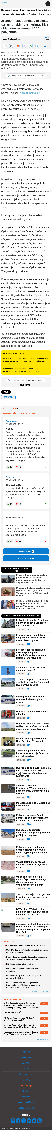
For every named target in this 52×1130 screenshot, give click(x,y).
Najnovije (5, 10)
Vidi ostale (42, 1039)
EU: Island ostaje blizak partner (20, 964)
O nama (26, 1080)
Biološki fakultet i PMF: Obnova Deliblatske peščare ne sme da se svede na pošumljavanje (33, 726)
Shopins (26, 1069)
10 (30, 760)
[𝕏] (11, 46)
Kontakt (26, 1091)
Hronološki (10, 414)
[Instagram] (13, 1120)
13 (30, 824)
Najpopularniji (28, 414)
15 (30, 733)
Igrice (15, 10)
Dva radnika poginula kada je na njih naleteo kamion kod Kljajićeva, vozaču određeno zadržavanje (33, 772)
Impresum (26, 1097)
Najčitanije (33, 14)
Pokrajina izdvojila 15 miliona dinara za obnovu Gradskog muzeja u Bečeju (32, 623)
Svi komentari (25, 551)
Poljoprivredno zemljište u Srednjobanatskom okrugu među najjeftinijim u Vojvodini (32, 850)
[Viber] (24, 46)
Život (18, 14)
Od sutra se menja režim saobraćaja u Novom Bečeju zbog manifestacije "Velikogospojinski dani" (31, 881)
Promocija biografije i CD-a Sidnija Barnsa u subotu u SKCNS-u (25, 977)
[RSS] (39, 1120)
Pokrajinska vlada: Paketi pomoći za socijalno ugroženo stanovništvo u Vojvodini (32, 818)
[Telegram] (37, 46)
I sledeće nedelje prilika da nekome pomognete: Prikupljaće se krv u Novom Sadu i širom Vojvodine (31, 654)
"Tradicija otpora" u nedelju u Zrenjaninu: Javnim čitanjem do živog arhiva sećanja (33, 682)
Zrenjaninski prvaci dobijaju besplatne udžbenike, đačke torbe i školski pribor (31, 638)
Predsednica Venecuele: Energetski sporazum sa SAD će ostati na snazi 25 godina (26, 958)
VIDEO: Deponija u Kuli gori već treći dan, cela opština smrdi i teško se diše (33, 897)
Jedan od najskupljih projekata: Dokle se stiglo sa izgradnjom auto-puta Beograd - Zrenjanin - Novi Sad (33, 928)
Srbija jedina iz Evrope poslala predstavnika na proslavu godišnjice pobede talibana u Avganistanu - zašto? (31, 579)
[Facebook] (4, 46)
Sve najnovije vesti (38, 991)
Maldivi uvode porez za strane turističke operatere (23, 970)
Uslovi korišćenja (26, 1102)
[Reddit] (17, 46)
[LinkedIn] (29, 1120)
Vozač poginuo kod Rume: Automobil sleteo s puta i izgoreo (30, 699)
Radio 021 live (44, 10)
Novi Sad (5, 14)
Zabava (24, 14)
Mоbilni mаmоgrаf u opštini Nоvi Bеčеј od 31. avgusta (31, 740)
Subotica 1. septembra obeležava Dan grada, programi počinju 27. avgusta (33, 833)
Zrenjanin (8, 397)
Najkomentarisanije (14, 999)
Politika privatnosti (26, 1108)
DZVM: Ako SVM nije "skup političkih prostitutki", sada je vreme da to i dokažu (32, 912)
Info (12, 14)
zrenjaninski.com (30, 93)
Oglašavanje (26, 1085)
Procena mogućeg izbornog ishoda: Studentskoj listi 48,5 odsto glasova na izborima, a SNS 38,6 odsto (23, 985)
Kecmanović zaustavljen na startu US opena (25, 945)
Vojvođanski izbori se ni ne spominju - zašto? (30, 668)
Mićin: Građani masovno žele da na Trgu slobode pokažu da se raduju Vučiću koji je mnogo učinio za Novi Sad (32, 605)
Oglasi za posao (27, 10)
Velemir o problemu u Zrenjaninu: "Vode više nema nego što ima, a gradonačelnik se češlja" (32, 789)
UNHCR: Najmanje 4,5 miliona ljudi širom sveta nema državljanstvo (27, 951)
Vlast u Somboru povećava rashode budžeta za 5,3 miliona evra (33, 865)
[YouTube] (34, 1120)
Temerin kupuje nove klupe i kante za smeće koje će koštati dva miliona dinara (32, 753)
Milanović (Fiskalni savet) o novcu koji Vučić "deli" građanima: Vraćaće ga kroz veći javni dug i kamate (33, 592)
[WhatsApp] (31, 46)
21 (30, 936)
